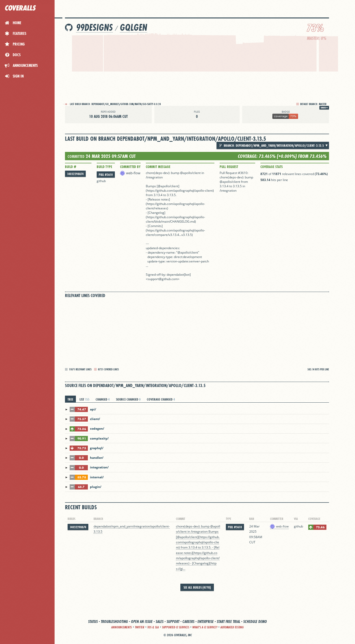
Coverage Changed (161, 399)
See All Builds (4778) (197, 587)
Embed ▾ (324, 107)
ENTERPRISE (206, 621)
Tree (70, 399)
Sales (159, 621)
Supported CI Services (175, 627)
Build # (70, 166)
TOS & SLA (153, 627)
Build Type (104, 166)
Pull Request (229, 166)
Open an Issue (142, 621)
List (84, 399)
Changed (103, 399)
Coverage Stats (271, 166)
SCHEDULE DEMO (255, 621)
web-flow (133, 173)
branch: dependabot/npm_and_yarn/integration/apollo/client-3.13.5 (273, 145)
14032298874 (75, 174)
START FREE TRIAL (228, 621)
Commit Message (158, 166)
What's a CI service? (204, 627)
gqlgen (133, 27)
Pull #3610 (106, 174)
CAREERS (188, 621)
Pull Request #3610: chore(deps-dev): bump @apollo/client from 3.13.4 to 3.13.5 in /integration (236, 182)
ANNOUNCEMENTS (121, 627)
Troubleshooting (114, 621)
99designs (94, 27)
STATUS (93, 621)
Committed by (130, 166)
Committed (76, 156)
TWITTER (139, 627)
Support (173, 621)
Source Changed (128, 399)
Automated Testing (232, 627)
